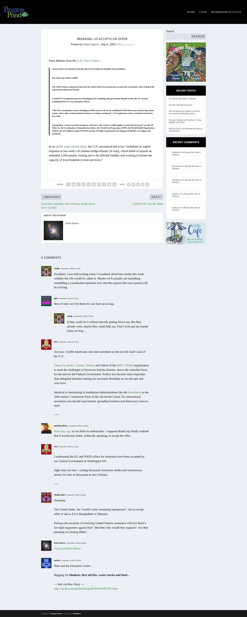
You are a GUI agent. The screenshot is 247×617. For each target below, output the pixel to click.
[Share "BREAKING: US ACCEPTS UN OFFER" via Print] (114, 184)
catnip (56, 268)
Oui (55, 342)
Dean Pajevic (91, 44)
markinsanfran (60, 426)
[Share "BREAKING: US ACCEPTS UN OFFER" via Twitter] (73, 184)
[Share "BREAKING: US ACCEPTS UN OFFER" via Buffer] (99, 184)
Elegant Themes (56, 614)
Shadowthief (59, 495)
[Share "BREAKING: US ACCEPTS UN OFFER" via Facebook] (68, 184)
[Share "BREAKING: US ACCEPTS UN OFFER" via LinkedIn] (93, 184)
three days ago (62, 431)
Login (203, 12)
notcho (57, 560)
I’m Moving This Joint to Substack (182, 99)
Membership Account (226, 12)
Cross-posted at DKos (67, 548)
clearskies (175, 180)
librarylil (175, 166)
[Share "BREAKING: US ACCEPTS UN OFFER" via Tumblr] (83, 184)
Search (170, 31)
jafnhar (175, 194)
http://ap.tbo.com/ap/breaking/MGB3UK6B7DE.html (86, 588)
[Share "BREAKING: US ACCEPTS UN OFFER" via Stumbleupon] (104, 184)
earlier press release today (71, 146)
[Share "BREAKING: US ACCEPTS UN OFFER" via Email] (109, 184)
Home (191, 12)
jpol (55, 298)
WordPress (77, 614)
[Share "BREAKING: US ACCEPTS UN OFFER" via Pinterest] (88, 184)
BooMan (175, 152)
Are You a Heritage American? (180, 105)
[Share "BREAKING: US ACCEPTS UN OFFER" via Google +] (78, 184)
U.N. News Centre (88, 60)
